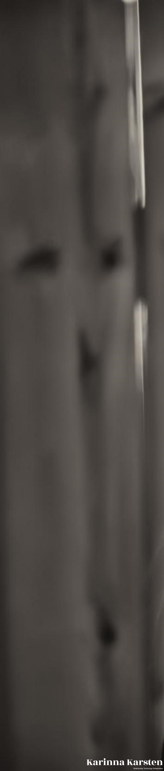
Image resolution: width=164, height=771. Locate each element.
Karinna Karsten (124, 762)
